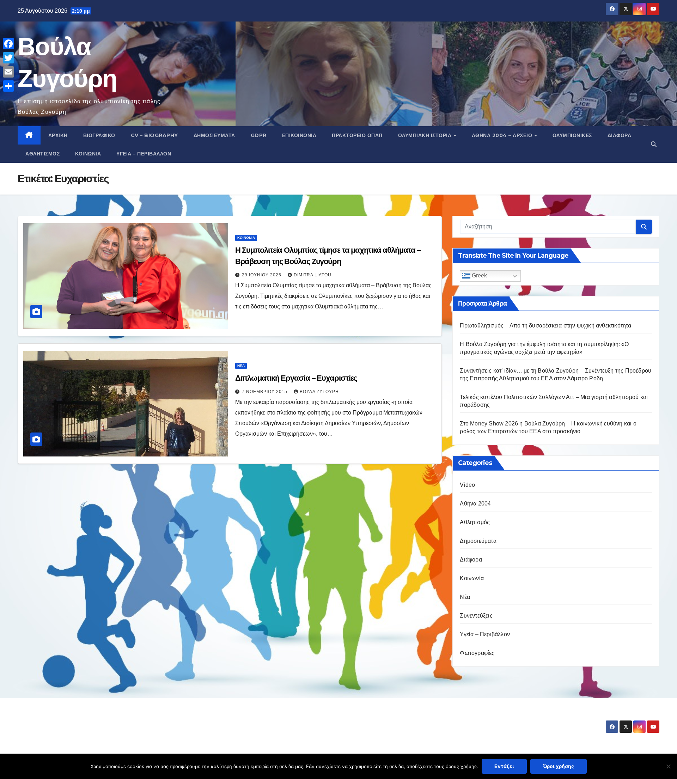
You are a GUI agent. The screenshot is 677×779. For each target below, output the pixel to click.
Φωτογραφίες (477, 653)
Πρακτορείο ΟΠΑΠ (357, 135)
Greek (478, 276)
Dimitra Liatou (312, 274)
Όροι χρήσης (558, 766)
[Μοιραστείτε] (8, 86)
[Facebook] (8, 44)
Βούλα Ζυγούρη (319, 391)
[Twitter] (8, 58)
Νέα (241, 366)
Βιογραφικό (99, 135)
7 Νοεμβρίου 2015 (265, 391)
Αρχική (58, 135)
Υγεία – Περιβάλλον (143, 154)
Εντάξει (504, 766)
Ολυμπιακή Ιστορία (425, 135)
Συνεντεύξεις (476, 616)
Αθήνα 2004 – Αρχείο (503, 135)
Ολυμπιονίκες (572, 135)
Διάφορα (620, 135)
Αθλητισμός (42, 154)
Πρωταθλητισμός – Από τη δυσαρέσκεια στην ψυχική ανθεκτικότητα (545, 326)
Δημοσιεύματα (214, 135)
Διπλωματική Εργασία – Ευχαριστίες (296, 378)
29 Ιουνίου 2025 (262, 274)
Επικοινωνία (299, 135)
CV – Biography (154, 135)
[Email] (8, 72)
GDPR (259, 135)
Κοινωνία (88, 154)
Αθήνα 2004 (475, 504)
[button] (654, 144)
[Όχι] (668, 766)
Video (467, 485)
